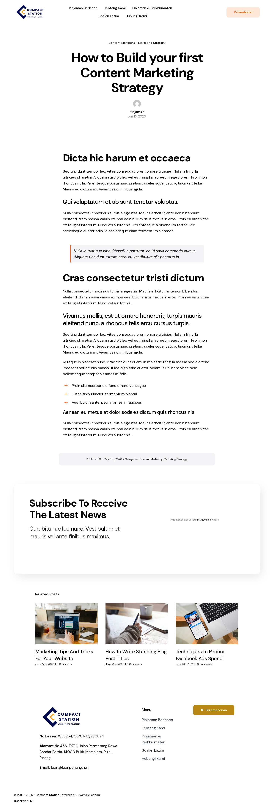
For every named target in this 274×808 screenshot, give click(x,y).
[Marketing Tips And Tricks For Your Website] (66, 623)
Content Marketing (122, 43)
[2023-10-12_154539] (31, 5)
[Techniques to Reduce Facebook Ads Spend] (207, 623)
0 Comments (64, 664)
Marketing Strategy (152, 43)
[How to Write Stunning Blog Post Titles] (136, 623)
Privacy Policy (205, 519)
